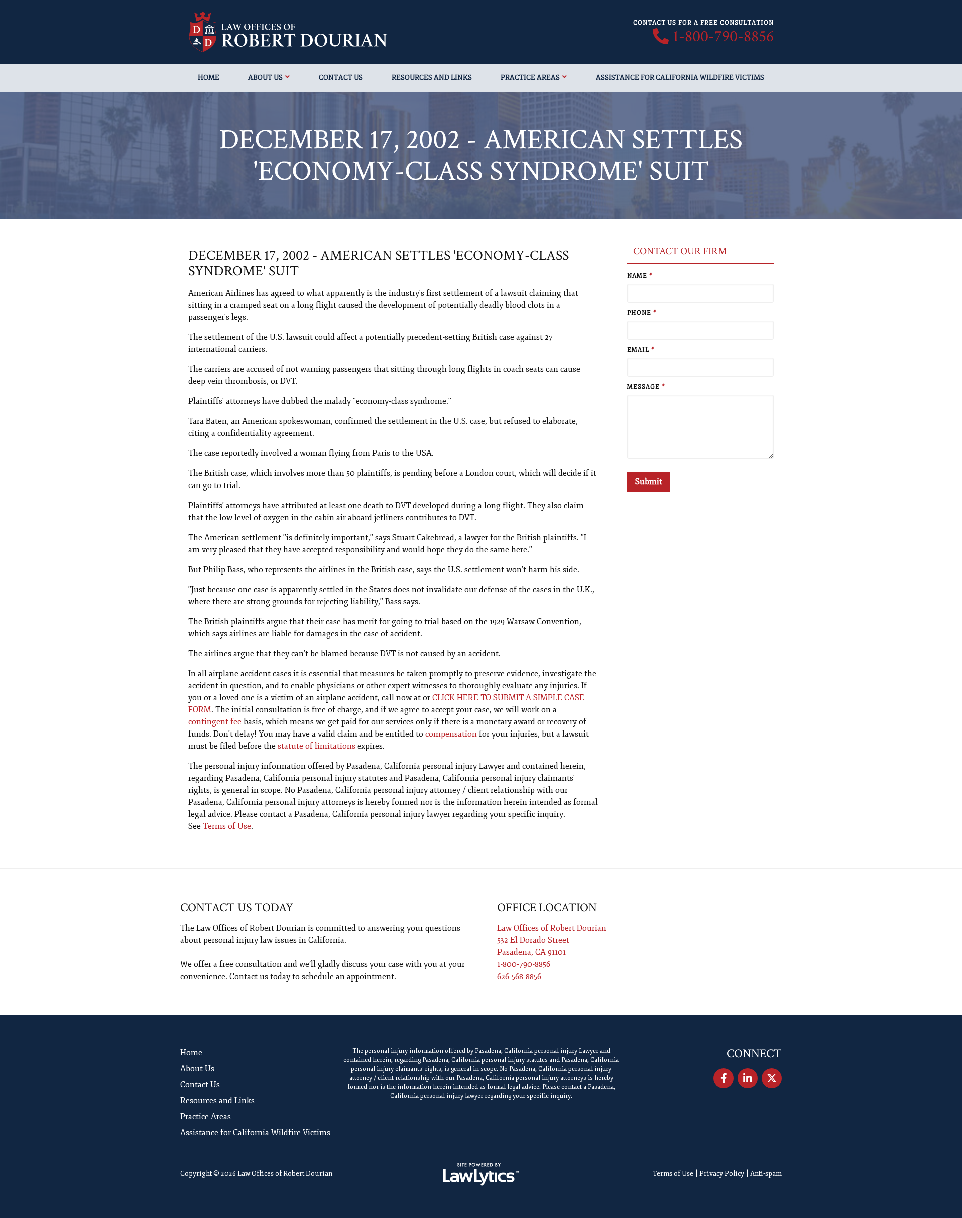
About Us (265, 77)
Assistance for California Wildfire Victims (680, 77)
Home (208, 77)
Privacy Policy (721, 1173)
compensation (451, 734)
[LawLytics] (481, 1174)
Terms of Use (227, 826)
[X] (772, 1078)
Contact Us (341, 77)
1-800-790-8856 (723, 37)
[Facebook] (723, 1078)
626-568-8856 (519, 976)
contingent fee (215, 722)
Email (641, 350)
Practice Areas (530, 77)
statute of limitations (316, 746)
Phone (642, 313)
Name (640, 276)
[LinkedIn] (748, 1078)
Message (646, 387)
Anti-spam (766, 1173)
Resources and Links (432, 77)
